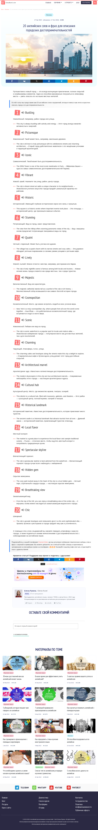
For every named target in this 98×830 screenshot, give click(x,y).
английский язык (52, 564)
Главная (48, 3)
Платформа (43, 804)
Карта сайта (6, 807)
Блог (77, 3)
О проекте (68, 2)
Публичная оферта (82, 810)
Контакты (78, 797)
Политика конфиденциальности (83, 805)
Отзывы (41, 807)
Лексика (49, 15)
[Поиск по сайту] (95, 2)
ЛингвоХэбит (43, 542)
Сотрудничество (81, 801)
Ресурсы (5, 804)
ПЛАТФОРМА (86, 3)
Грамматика (39, 767)
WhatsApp (40, 603)
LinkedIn (49, 603)
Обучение (57, 2)
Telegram (29, 603)
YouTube (58, 603)
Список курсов (44, 801)
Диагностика (43, 797)
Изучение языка (8, 673)
